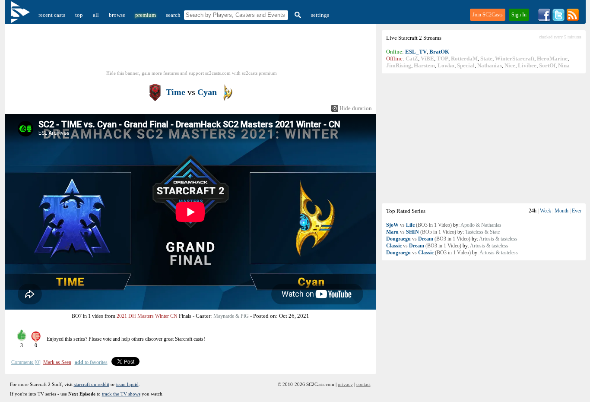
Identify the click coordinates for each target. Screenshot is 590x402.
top (79, 15)
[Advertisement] (484, 138)
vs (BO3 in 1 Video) (419, 225)
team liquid (127, 384)
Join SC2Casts (488, 15)
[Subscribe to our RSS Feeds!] (572, 19)
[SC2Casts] (21, 15)
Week (545, 211)
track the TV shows (121, 393)
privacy (345, 384)
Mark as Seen (57, 362)
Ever (576, 211)
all (96, 15)
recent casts (51, 15)
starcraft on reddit (91, 384)
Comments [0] (26, 362)
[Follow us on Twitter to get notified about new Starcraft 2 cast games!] (558, 19)
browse (117, 15)
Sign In (519, 15)
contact (363, 384)
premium (145, 15)
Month (561, 211)
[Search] (296, 15)
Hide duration (355, 108)
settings (320, 15)
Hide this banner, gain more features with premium (191, 73)
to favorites (91, 362)
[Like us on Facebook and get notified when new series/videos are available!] (544, 19)
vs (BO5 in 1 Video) (421, 232)
